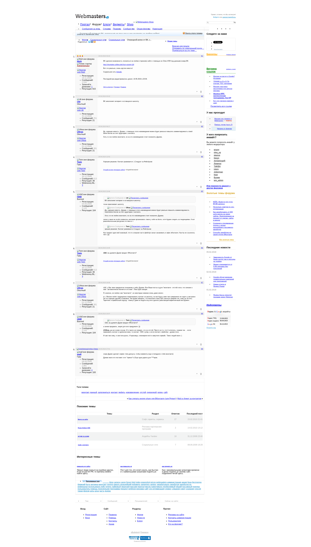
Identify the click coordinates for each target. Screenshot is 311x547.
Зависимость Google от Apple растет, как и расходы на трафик (224, 259)
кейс (103, 487)
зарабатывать (163, 484)
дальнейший (125, 484)
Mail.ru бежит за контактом (189, 399)
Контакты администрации (179, 518)
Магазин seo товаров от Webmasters (223, 120)
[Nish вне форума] (83, 71)
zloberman (218, 172)
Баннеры (212, 54)
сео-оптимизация (156, 489)
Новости (141, 518)
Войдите (216, 17)
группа (110, 484)
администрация (174, 482)
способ (198, 489)
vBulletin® (135, 532)
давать (116, 484)
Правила (117, 29)
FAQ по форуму (108, 87)
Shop (130, 24)
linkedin (119, 72)
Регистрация (91, 515)
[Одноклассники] (94, 41)
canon (123, 482)
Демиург (217, 164)
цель (92, 491)
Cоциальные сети (98, 40)
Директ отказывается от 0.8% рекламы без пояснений (222, 266)
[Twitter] (89, 41)
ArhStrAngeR (219, 161)
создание (190, 489)
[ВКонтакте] (92, 41)
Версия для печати (180, 46)
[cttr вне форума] (83, 109)
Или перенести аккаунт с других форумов (219, 187)
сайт (166, 392)
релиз (160, 392)
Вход (87, 518)
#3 (202, 126)
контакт (114, 392)
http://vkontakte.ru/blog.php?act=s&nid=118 (118, 65)
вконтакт (85, 392)
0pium (216, 158)
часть (101, 491)
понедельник (104, 489)
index (138, 482)
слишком (176, 489)
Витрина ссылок (212, 70)
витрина (94, 484)
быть (88, 484)
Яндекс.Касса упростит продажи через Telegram (223, 296)
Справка (107, 29)
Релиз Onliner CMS (84, 428)
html (133, 482)
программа (115, 489)
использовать (94, 487)
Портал (85, 24)
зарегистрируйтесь (229, 17)
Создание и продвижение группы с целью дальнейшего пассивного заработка (223, 226)
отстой (143, 392)
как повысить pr (126, 466)
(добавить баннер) (231, 54)
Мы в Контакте (218, 49)
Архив (111, 524)
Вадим (217, 178)
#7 (202, 282)
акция (184, 482)
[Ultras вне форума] (83, 139)
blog (111, 482)
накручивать (156, 487)
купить (108, 487)
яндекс (108, 491)
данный (93, 392)
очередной (152, 392)
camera (117, 482)
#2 (202, 96)
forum (128, 482)
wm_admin (218, 180)
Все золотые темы (226, 240)
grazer (216, 150)
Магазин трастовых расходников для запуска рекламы (222, 89)
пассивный (187, 487)
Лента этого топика (193, 33)
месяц (148, 487)
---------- (106, 482)
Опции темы (172, 41)
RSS (234, 29)
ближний (81, 484)
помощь (94, 489)
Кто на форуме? (175, 524)
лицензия (125, 487)
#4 (202, 156)
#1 (202, 56)
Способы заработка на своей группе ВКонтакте (222, 233)
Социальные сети (117, 40)
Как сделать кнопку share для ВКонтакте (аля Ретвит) (152, 399)
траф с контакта (83, 445)
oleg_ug (217, 152)
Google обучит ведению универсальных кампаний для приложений (223, 279)
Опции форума (143, 29)
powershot (145, 482)
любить (121, 392)
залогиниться (104, 392)
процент (124, 489)
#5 (202, 191)
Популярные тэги (92, 481)
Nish (216, 175)
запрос (153, 484)
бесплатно (197, 482)
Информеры (214, 305)
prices (153, 482)
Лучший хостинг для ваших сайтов (114, 169)
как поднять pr (167, 466)
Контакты (113, 521)
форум (86, 491)
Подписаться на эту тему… (184, 50)
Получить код (211, 328)
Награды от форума (224, 129)
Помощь (112, 518)
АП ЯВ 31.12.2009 (83, 436)
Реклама (117, 87)
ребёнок (132, 489)
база (189, 482)
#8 (202, 313)
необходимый (169, 487)
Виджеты (119, 24)
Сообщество (129, 29)
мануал (141, 487)
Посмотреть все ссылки (221, 106)
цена (97, 491)
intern (216, 169)
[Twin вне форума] (83, 169)
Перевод (144, 532)
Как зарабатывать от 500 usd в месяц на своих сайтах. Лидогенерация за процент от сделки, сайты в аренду (223, 216)
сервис (168, 489)
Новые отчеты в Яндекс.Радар (219, 285)
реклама (140, 489)
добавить (136, 484)
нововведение (132, 392)
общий (179, 487)
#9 (202, 349)
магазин (134, 487)
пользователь (84, 489)
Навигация (157, 29)
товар (80, 491)
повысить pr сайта (83, 466)
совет (182, 489)
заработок (174, 484)
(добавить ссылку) (231, 69)
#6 (202, 248)
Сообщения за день (91, 29)
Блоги (107, 24)
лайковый (116, 487)
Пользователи (174, 521)
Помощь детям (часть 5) (223, 125)
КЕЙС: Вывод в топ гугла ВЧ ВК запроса (223, 203)
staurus (217, 155)
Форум (96, 24)
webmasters (161, 482)
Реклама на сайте (176, 515)
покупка (196, 487)
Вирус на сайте (83, 419)
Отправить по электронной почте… (188, 48)
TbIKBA (217, 166)
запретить (145, 484)
